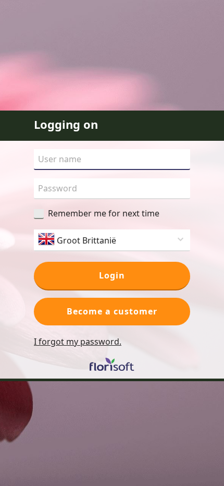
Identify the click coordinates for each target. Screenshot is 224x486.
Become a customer (112, 311)
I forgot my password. (77, 341)
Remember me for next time (103, 213)
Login (112, 275)
